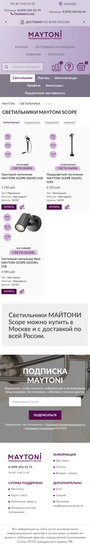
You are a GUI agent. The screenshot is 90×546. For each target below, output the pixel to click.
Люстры (43, 78)
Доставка (62, 460)
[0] (81, 66)
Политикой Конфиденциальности (65, 424)
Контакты (56, 54)
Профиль (34, 85)
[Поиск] (6, 67)
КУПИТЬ (9, 207)
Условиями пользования (40, 428)
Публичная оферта (23, 501)
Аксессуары (54, 85)
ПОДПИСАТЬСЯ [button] (45, 415)
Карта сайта (19, 495)
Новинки (33, 54)
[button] (22, 13)
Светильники (22, 78)
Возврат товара (66, 473)
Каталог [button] (21, 47)
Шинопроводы (66, 78)
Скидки (61, 495)
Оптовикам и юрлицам (55, 47)
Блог (59, 489)
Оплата (61, 467)
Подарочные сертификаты (45, 93)
